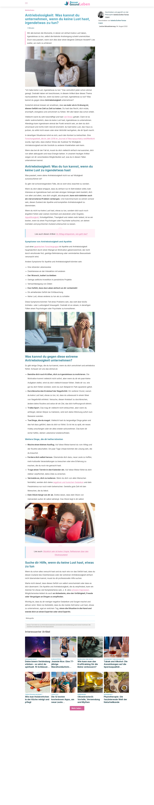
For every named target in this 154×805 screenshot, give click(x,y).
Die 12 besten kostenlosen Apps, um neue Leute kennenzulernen (62, 699)
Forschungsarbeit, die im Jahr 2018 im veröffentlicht (60, 138)
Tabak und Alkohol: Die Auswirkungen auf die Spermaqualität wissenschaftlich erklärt (116, 664)
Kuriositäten (56, 659)
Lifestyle (54, 694)
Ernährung (82, 694)
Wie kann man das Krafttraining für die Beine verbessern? (88, 664)
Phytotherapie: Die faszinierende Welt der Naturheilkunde (115, 699)
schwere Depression (80, 590)
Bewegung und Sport (85, 659)
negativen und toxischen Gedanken (68, 482)
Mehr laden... (77, 708)
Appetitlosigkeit (32, 217)
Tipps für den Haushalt (33, 694)
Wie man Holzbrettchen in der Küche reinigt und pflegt (37, 699)
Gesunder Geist (31, 659)
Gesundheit (108, 694)
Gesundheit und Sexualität (114, 659)
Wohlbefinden (29, 10)
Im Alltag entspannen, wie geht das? (72, 234)
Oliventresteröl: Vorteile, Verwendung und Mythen (89, 699)
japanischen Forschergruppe (46, 246)
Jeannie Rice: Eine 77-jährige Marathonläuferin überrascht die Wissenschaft (62, 664)
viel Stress (68, 117)
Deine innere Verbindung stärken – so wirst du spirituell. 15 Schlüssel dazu (37, 664)
